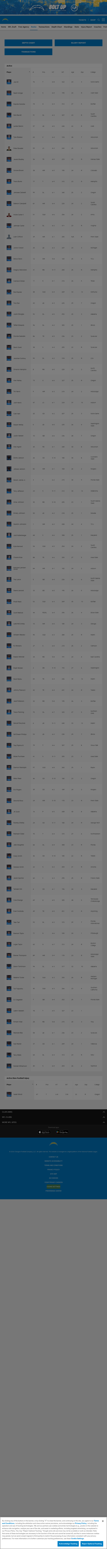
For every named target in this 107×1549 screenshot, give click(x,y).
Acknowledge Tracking (68, 1544)
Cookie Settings (77, 1538)
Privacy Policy (81, 1523)
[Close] (103, 1521)
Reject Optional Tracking (92, 1544)
